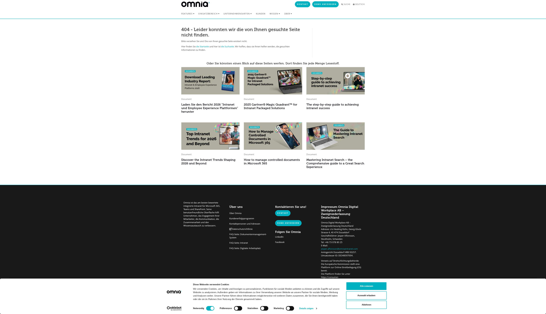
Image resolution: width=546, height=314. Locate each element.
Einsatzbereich (208, 14)
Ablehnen (366, 304)
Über (287, 14)
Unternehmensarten (237, 14)
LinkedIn (279, 236)
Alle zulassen (366, 286)
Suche (347, 4)
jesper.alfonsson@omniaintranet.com (339, 248)
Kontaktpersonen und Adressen (244, 223)
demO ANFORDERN (288, 223)
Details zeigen (306, 308)
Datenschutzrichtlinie (242, 229)
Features (187, 14)
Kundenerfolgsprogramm (241, 218)
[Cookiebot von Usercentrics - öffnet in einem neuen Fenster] (174, 308)
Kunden (261, 14)
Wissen (274, 14)
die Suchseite (227, 46)
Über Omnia (235, 213)
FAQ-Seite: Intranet (238, 242)
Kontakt (302, 4)
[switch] (238, 308)
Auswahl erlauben (366, 295)
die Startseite (202, 46)
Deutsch (360, 4)
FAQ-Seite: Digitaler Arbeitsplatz (245, 248)
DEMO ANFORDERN (325, 4)
